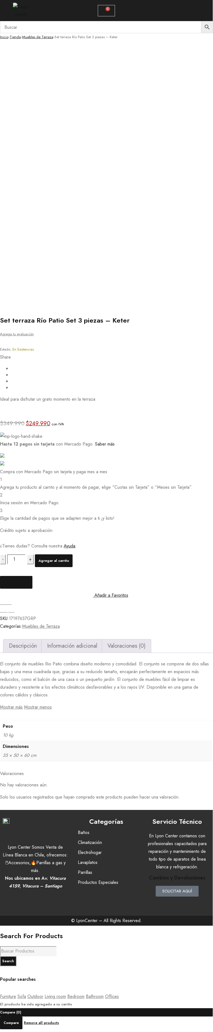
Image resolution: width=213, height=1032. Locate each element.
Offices (112, 996)
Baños (83, 832)
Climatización (90, 842)
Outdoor (35, 996)
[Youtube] (194, 903)
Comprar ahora (16, 582)
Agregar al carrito (54, 560)
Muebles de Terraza (37, 37)
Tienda (15, 37)
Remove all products (41, 1022)
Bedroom (75, 996)
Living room (55, 996)
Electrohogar (90, 852)
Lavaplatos (87, 862)
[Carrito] (106, 10)
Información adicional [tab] (72, 646)
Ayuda (69, 546)
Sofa (21, 996)
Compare (11, 1022)
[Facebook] (161, 903)
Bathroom (95, 996)
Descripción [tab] (23, 646)
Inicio (4, 37)
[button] (190, 10)
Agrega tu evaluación (17, 334)
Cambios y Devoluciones (177, 877)
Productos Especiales (98, 882)
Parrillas (85, 872)
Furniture (8, 996)
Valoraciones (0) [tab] (126, 646)
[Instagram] (177, 903)
